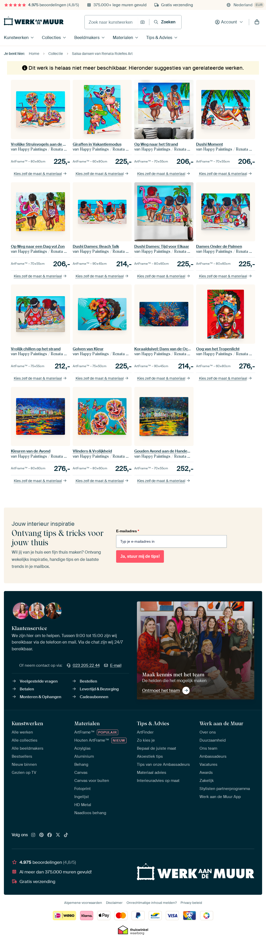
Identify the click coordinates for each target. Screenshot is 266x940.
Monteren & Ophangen (40, 696)
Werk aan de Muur (221, 723)
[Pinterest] (41, 835)
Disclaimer (114, 902)
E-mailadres (127, 531)
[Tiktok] (66, 835)
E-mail (116, 665)
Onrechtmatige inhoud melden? (152, 902)
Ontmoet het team (161, 690)
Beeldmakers (86, 37)
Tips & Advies (159, 37)
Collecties (51, 37)
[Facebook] (49, 835)
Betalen (27, 689)
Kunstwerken (16, 37)
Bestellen (88, 681)
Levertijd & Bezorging (99, 689)
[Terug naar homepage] (34, 21)
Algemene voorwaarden (83, 902)
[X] (58, 835)
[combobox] (111, 22)
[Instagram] (33, 835)
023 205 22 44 (86, 665)
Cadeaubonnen (94, 696)
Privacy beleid (191, 902)
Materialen (123, 37)
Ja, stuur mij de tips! (140, 556)
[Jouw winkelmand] (257, 22)
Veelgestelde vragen (39, 681)
